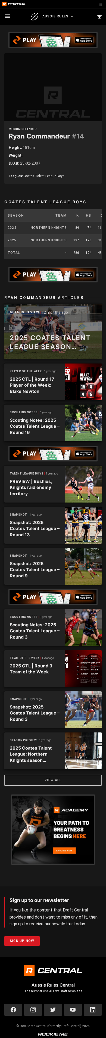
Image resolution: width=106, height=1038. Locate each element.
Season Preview (23, 740)
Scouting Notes (24, 412)
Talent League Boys (26, 473)
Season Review (24, 312)
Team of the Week (24, 658)
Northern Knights (49, 228)
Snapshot (18, 514)
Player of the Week (26, 371)
